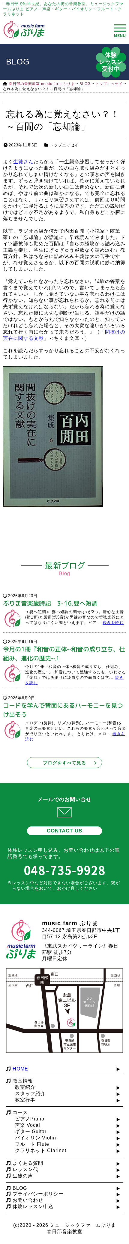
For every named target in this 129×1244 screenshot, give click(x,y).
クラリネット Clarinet (40, 1150)
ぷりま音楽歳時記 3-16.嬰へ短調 (50, 603)
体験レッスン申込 (33, 1206)
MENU (120, 35)
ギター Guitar (30, 1131)
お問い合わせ (28, 1200)
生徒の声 (23, 1175)
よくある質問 (28, 1163)
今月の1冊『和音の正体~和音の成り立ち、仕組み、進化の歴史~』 (64, 653)
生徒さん (23, 161)
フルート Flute (32, 1144)
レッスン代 (25, 1169)
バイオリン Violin (35, 1137)
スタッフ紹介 (30, 1093)
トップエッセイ (64, 145)
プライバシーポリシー (38, 1193)
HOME (20, 1068)
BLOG (20, 1188)
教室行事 (25, 1099)
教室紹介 (25, 1087)
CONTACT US (64, 831)
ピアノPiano (29, 1118)
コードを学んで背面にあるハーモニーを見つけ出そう (63, 710)
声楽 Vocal (27, 1125)
